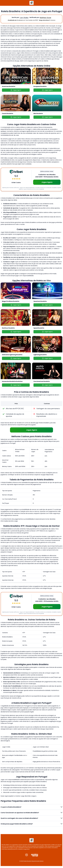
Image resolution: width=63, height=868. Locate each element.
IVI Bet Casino (16, 183)
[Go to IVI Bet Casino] (16, 172)
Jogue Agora (17, 90)
